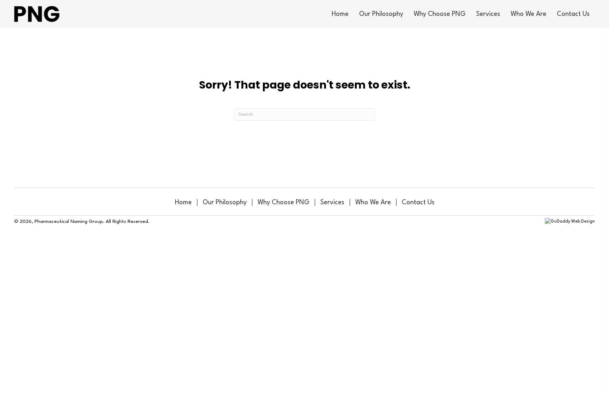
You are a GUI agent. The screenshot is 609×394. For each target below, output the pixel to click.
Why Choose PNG (283, 202)
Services (332, 202)
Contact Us (418, 202)
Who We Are (373, 202)
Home (183, 202)
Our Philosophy (225, 202)
